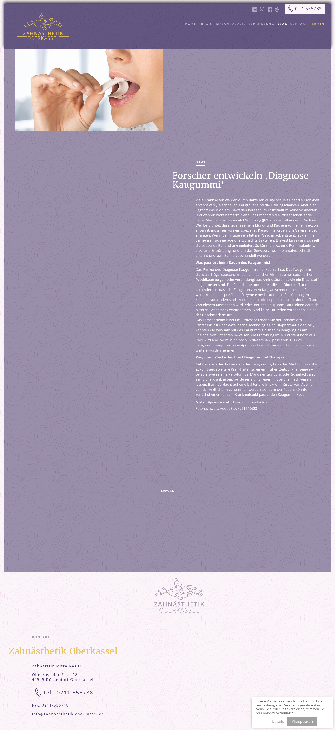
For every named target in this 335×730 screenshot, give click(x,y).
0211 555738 (308, 8)
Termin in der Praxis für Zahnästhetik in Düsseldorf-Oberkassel (255, 13)
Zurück (167, 490)
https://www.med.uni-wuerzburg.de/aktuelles (236, 402)
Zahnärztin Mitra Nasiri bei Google (263, 13)
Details (278, 721)
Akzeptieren (302, 721)
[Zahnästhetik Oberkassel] (43, 26)
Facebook (271, 13)
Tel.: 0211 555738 (68, 692)
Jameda (278, 13)
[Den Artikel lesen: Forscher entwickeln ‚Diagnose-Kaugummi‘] (89, 90)
